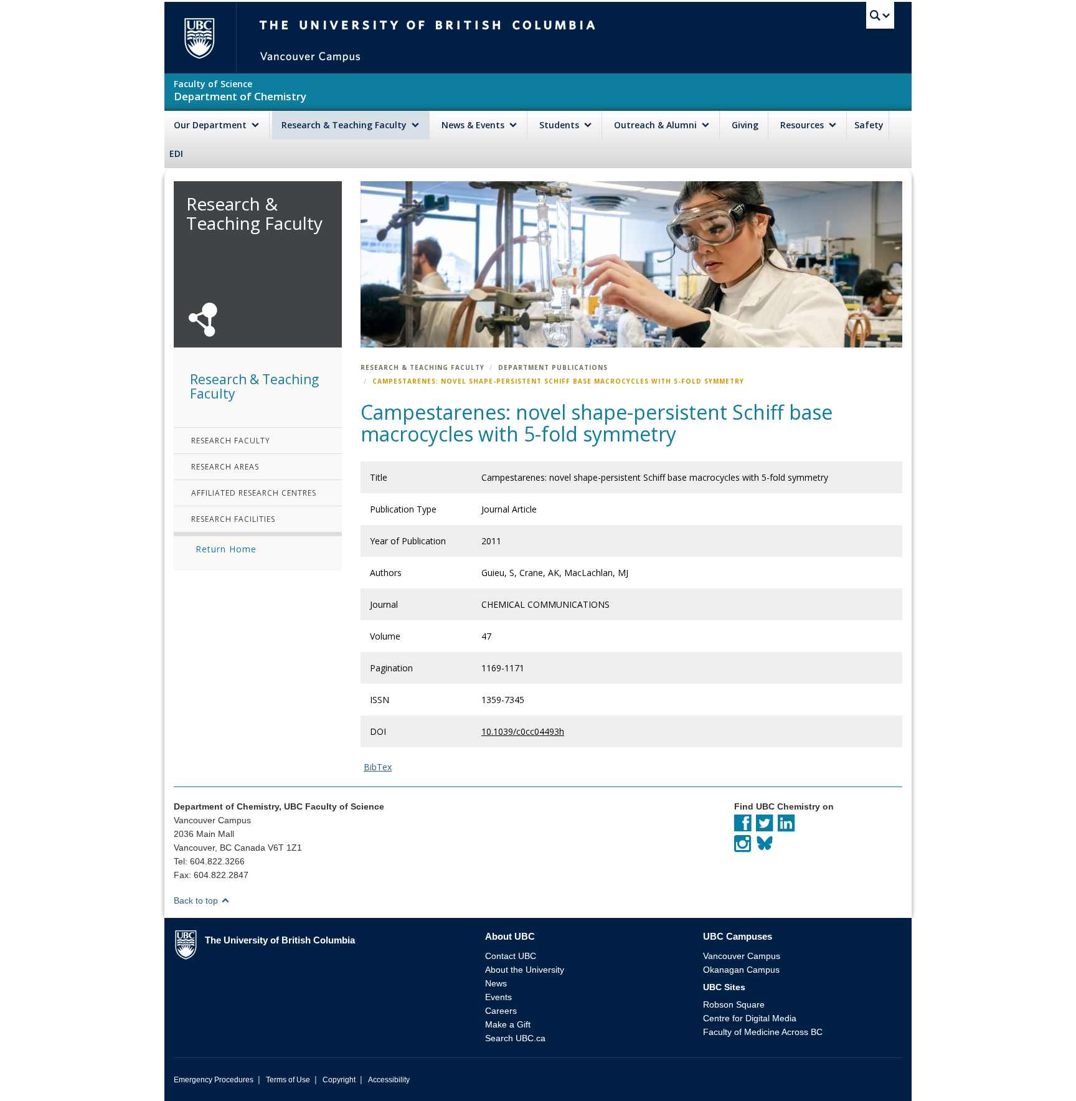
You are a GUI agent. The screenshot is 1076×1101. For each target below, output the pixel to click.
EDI (176, 153)
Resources (803, 125)
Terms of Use (288, 1079)
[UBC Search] (880, 15)
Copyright (339, 1079)
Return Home (226, 549)
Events (498, 997)
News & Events (474, 125)
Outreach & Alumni (656, 125)
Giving (745, 125)
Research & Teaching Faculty (345, 125)
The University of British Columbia (199, 37)
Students (560, 125)
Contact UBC (510, 956)
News (496, 983)
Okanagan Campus (741, 970)
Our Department (211, 125)
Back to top (197, 900)
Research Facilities (233, 519)
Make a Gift (508, 1024)
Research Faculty (230, 440)
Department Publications (553, 367)
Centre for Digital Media (749, 1018)
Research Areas (225, 466)
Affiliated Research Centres (253, 493)
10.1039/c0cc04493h (522, 731)
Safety (869, 125)
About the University (524, 970)
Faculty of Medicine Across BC (763, 1032)
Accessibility (389, 1079)
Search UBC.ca (515, 1038)
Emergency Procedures (213, 1079)
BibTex (378, 767)
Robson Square (734, 1004)
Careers (501, 1011)
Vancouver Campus (741, 956)
